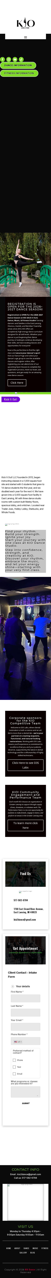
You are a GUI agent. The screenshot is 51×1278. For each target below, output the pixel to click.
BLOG (32, 1252)
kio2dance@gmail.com (25, 919)
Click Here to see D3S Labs (25, 765)
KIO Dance (30, 1269)
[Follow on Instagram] (8, 59)
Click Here (17, 383)
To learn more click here (25, 825)
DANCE (26, 1248)
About (17, 1248)
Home (8, 1248)
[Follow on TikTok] (21, 59)
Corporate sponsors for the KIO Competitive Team (25, 720)
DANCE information (18, 65)
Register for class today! (25, 682)
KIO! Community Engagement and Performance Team (25, 794)
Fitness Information (19, 73)
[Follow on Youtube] (15, 59)
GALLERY (23, 1252)
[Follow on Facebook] (2, 59)
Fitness (44, 1248)
